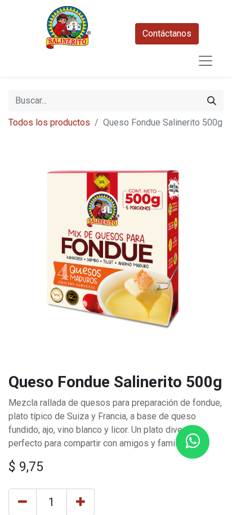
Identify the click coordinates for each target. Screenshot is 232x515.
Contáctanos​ (166, 33)
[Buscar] (212, 100)
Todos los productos (49, 122)
